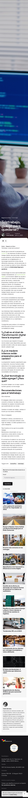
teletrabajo (21, 463)
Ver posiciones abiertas (8, 785)
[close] (24, 793)
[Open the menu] (3, 48)
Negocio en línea (6, 217)
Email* (4, 474)
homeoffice (13, 463)
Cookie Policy (13, 794)
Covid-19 (4, 253)
